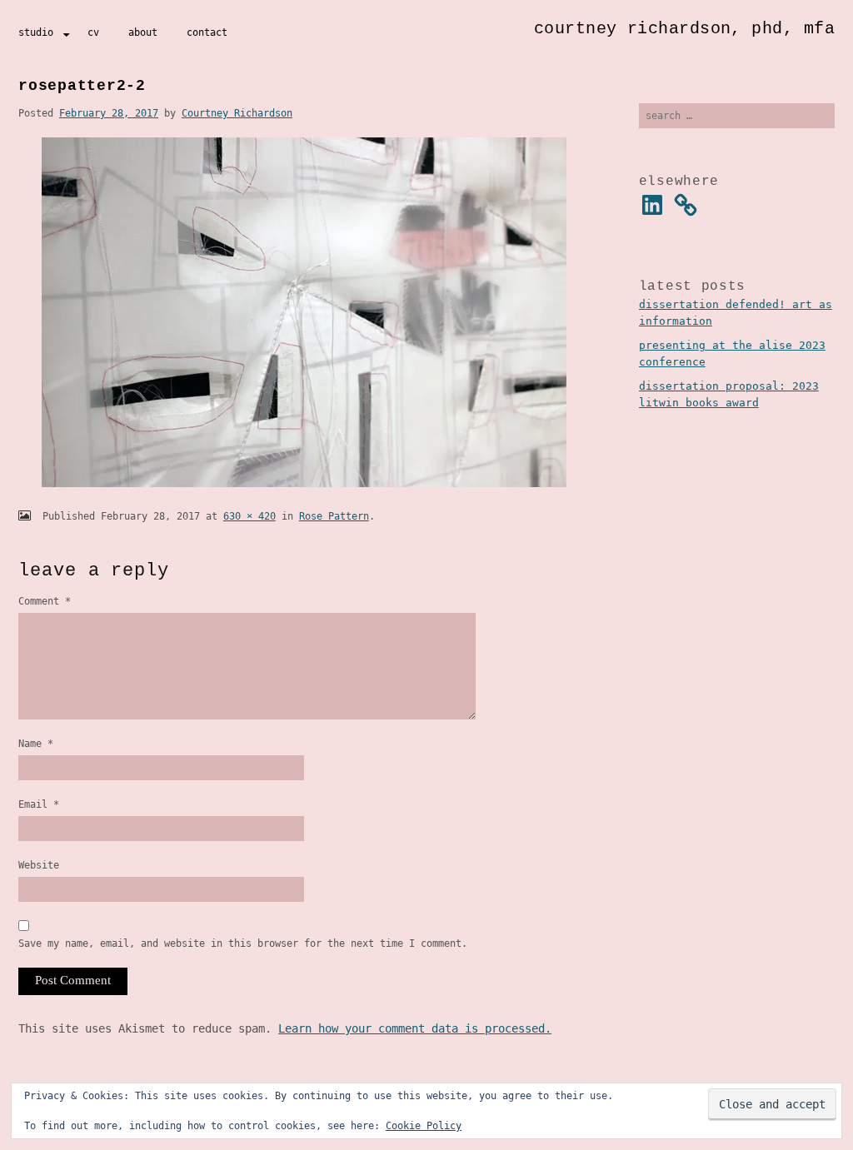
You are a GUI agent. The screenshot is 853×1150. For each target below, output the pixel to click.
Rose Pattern (334, 516)
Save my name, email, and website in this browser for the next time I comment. (242, 943)
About (142, 32)
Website (38, 865)
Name (35, 743)
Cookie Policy (423, 1126)
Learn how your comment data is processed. (414, 1028)
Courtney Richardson (237, 113)
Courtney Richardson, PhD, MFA (684, 28)
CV (93, 32)
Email (38, 804)
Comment (44, 601)
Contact (207, 32)
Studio (35, 32)
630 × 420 (249, 516)
